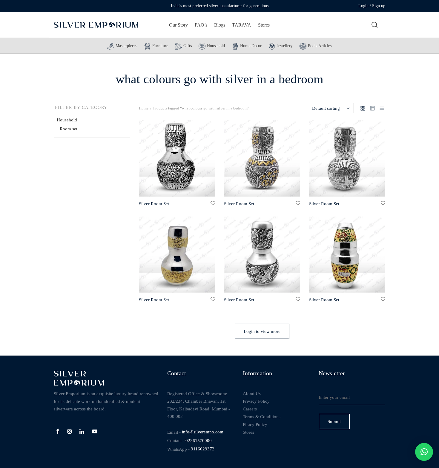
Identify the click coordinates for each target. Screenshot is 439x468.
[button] (424, 452)
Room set (68, 128)
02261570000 (198, 440)
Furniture (160, 46)
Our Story (178, 24)
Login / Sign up (371, 6)
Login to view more (262, 331)
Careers (250, 409)
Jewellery (285, 46)
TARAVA (241, 24)
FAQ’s (201, 24)
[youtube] (95, 432)
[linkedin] (81, 432)
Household (216, 46)
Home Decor (251, 46)
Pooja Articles (319, 46)
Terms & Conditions (261, 416)
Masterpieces (126, 46)
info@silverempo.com (202, 432)
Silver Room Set (154, 203)
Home (143, 108)
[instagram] (69, 432)
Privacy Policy (256, 401)
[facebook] (58, 432)
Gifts (187, 46)
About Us (252, 393)
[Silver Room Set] (177, 158)
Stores (264, 24)
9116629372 (202, 449)
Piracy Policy (255, 424)
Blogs (219, 24)
